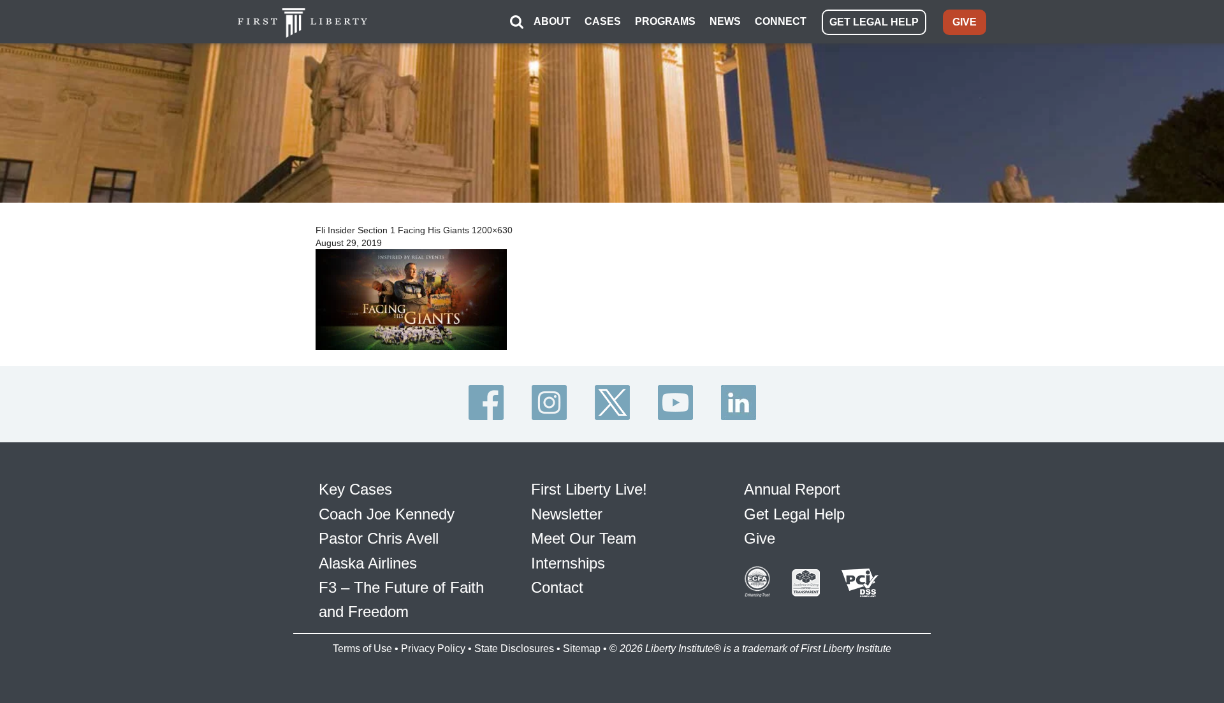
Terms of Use (362, 648)
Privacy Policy (433, 648)
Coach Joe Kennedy (387, 514)
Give (759, 538)
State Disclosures (514, 648)
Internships (568, 563)
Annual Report (792, 489)
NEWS (725, 21)
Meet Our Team (583, 538)
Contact (557, 587)
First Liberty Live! (589, 489)
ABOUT (552, 21)
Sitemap (582, 648)
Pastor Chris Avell (379, 538)
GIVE (964, 22)
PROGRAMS (665, 21)
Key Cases (355, 489)
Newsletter (566, 514)
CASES (603, 21)
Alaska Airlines (368, 563)
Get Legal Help (794, 514)
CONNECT (780, 21)
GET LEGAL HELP (874, 22)
